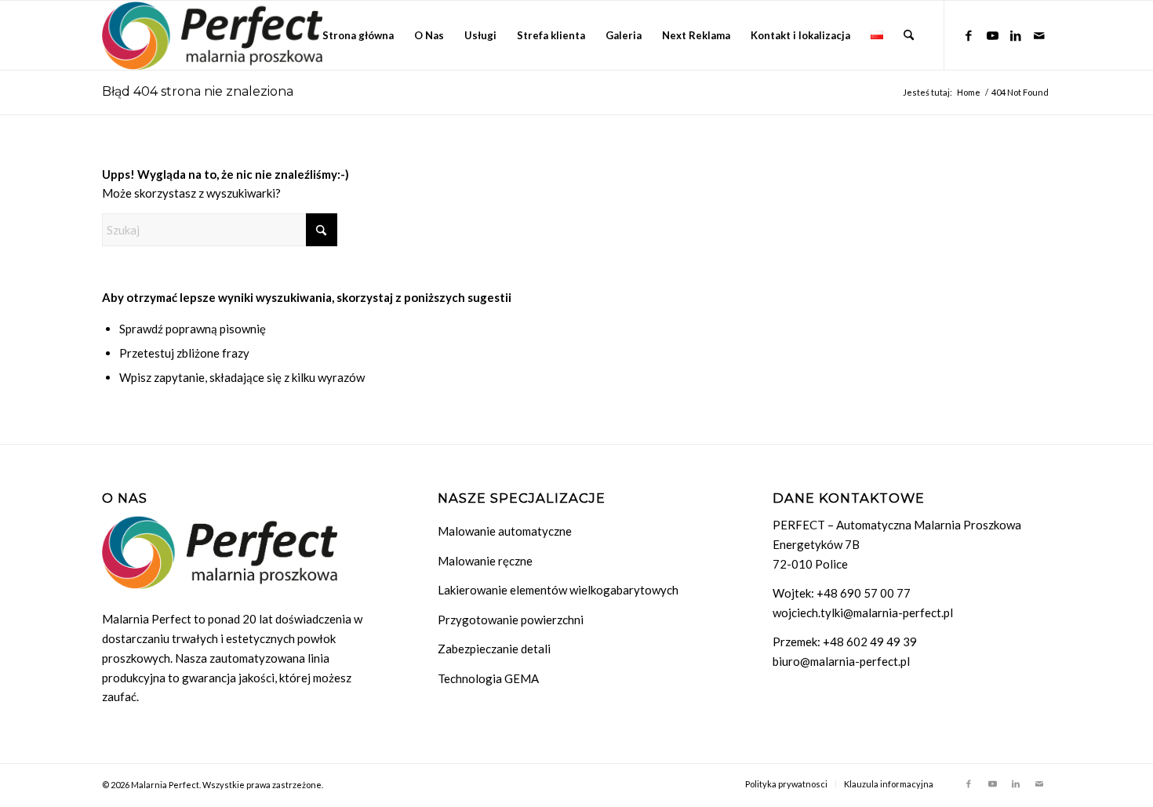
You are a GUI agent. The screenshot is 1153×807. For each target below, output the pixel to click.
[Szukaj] (908, 35)
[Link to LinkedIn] (1016, 34)
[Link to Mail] (1039, 34)
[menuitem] (358, 35)
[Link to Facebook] (968, 34)
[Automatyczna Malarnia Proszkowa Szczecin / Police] (212, 35)
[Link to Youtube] (992, 34)
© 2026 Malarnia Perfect (150, 785)
